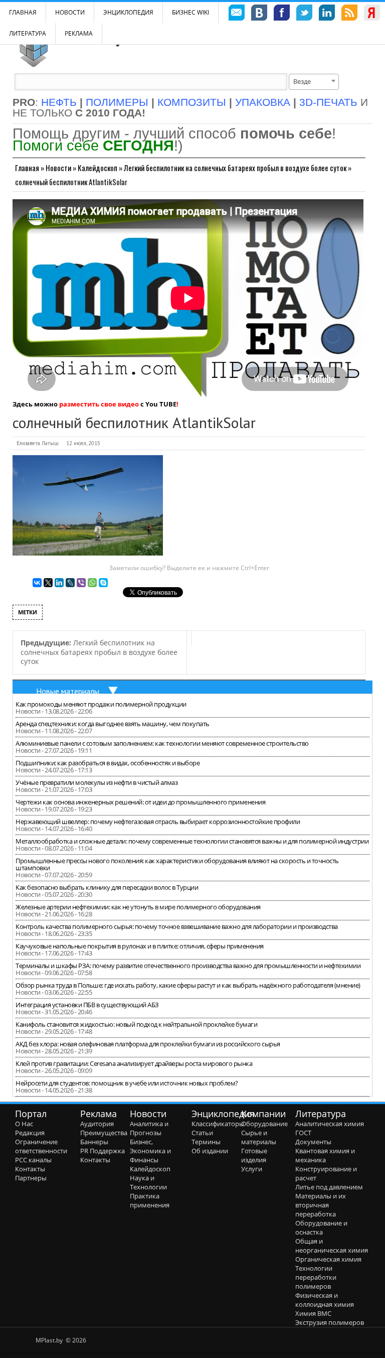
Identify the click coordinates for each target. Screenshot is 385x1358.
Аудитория (97, 1123)
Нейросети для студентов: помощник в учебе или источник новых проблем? (127, 1083)
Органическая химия (328, 1259)
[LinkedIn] (59, 582)
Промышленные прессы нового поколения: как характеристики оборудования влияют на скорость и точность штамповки (177, 864)
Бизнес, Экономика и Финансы (150, 1150)
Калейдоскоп (97, 167)
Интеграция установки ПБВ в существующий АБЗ (87, 1004)
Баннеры (94, 1141)
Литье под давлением (329, 1186)
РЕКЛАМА (79, 33)
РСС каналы (33, 1159)
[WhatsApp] (92, 582)
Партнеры (31, 1177)
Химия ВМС (313, 1313)
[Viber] (81, 582)
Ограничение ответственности (41, 1146)
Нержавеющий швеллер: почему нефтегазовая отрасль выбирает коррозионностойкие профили (158, 821)
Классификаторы (217, 1123)
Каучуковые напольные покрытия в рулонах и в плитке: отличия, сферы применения (140, 945)
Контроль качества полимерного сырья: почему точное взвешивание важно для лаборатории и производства (177, 926)
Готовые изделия (254, 1155)
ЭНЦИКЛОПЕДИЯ (128, 12)
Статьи (202, 1132)
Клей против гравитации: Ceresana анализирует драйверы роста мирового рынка (134, 1063)
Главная (27, 167)
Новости (70, 12)
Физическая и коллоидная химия (324, 1300)
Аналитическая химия (329, 1123)
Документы (313, 1141)
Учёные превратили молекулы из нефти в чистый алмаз (96, 782)
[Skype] (103, 582)
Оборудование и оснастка (321, 1227)
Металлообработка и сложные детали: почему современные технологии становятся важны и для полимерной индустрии (192, 841)
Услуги (251, 1168)
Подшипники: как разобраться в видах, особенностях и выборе (108, 762)
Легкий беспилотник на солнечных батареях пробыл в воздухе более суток (235, 167)
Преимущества (103, 1132)
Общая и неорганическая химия (331, 1246)
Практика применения (149, 1200)
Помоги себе (93, 145)
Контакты (30, 1168)
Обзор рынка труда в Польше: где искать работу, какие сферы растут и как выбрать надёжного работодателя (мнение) (188, 985)
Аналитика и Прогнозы (149, 1128)
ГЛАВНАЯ (23, 12)
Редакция (30, 1132)
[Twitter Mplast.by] (304, 14)
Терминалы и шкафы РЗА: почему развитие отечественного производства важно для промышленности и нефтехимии (188, 965)
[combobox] (314, 82)
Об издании (209, 1150)
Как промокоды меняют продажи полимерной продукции (101, 704)
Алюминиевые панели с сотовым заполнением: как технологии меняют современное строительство (162, 743)
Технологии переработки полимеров (315, 1277)
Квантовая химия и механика (325, 1155)
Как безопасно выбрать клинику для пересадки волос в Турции (107, 887)
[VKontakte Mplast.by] (259, 14)
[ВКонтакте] (37, 582)
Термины (206, 1141)
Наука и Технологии (148, 1182)
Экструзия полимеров (329, 1322)
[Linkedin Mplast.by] (327, 14)
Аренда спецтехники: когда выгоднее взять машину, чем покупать (113, 723)
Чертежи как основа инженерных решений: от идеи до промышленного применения (140, 801)
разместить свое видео (99, 404)
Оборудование (264, 1123)
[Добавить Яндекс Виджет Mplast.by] (372, 14)
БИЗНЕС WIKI (190, 12)
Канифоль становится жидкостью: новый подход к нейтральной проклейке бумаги (136, 1024)
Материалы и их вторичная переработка (320, 1204)
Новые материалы (67, 691)
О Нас (24, 1123)
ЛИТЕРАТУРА (27, 33)
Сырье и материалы (258, 1137)
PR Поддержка (102, 1150)
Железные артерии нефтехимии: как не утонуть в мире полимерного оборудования (138, 906)
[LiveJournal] (70, 582)
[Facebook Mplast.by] (282, 14)
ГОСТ (303, 1132)
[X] (48, 582)
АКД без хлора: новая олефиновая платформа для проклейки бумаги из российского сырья (148, 1043)
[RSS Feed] (349, 14)
